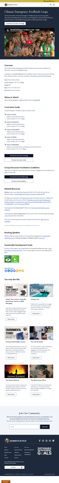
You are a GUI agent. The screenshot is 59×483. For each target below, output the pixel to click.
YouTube (36, 100)
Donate (47, 1)
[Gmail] (20, 270)
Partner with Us (17, 455)
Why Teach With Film (29, 449)
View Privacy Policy (47, 421)
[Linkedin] (8, 270)
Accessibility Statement (9, 474)
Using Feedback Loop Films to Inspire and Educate (29, 194)
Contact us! (41, 238)
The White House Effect (38, 380)
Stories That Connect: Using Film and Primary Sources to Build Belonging (16, 301)
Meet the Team (7, 452)
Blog (5, 455)
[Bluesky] (11, 270)
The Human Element (12, 380)
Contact (53, 1)
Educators (16, 452)
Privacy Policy (24, 474)
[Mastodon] (14, 270)
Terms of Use (30, 474)
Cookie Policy (17, 474)
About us (6, 449)
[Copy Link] (22, 270)
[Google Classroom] (17, 270)
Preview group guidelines (19, 181)
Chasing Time (35, 299)
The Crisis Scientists (37, 342)
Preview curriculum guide (19, 160)
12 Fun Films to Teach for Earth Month (40, 76)
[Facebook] (6, 270)
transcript (22, 204)
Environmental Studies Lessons (15, 342)
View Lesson (11, 319)
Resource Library (18, 449)
